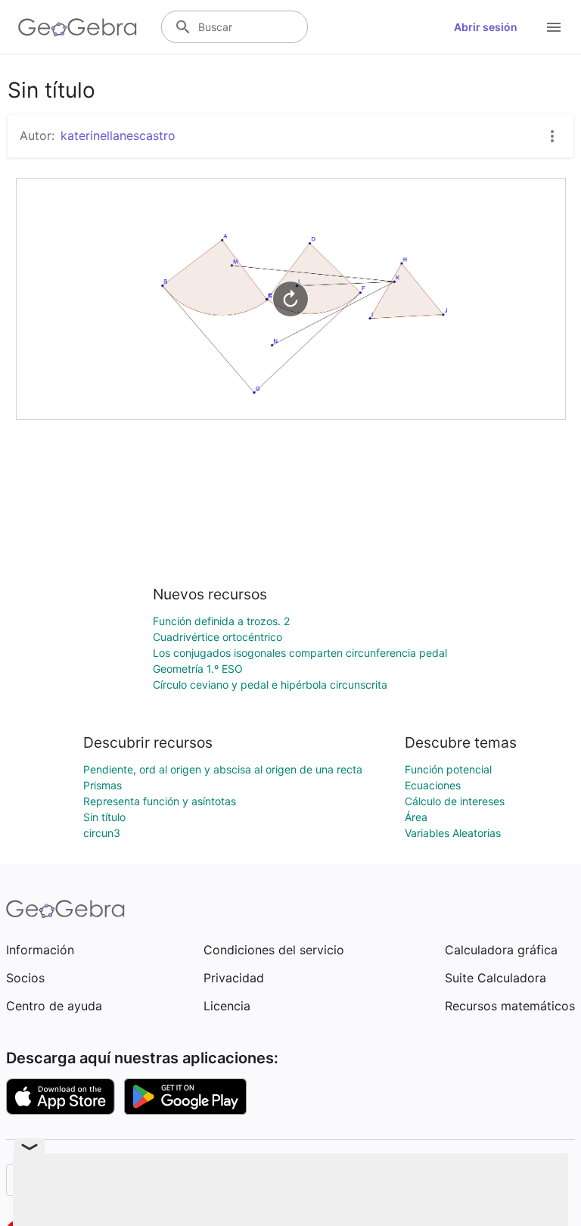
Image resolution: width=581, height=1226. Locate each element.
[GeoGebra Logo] (77, 27)
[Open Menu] (554, 27)
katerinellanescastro (118, 135)
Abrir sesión (485, 26)
